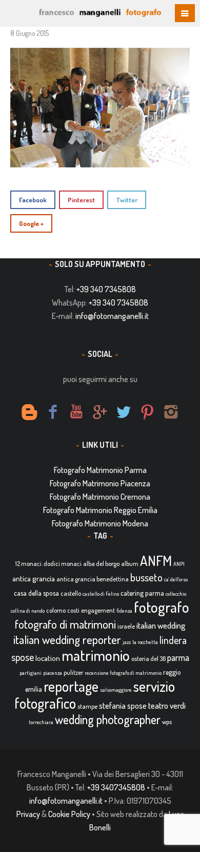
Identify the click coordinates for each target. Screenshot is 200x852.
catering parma (142, 593)
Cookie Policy (69, 814)
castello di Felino (101, 593)
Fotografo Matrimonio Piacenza (100, 483)
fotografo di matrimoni (65, 624)
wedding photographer (108, 719)
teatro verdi (167, 705)
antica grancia (33, 578)
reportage (71, 686)
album (129, 563)
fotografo (161, 606)
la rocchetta (145, 642)
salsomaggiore (116, 689)
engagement (98, 610)
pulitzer (73, 672)
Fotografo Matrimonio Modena (100, 523)
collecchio (176, 593)
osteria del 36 (148, 658)
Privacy (28, 814)
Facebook (33, 200)
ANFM (156, 560)
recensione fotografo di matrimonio (123, 672)
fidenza (124, 610)
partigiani (30, 672)
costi (73, 610)
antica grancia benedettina (92, 579)
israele (126, 626)
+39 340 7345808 (106, 289)
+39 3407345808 (116, 787)
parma (178, 657)
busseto (146, 577)
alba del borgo (101, 563)
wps (167, 721)
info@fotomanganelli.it (112, 316)
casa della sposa (36, 593)
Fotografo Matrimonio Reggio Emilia (100, 510)
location (47, 658)
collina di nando (28, 610)
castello (71, 593)
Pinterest (81, 200)
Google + (31, 223)
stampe (87, 706)
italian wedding (161, 625)
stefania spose (123, 705)
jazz (127, 642)
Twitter (126, 200)
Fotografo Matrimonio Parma (100, 470)
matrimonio (96, 655)
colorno (56, 610)
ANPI (179, 563)
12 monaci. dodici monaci (48, 563)
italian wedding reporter (67, 639)
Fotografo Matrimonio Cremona (100, 496)
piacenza (52, 672)
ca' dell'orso (176, 579)
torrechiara (41, 722)
